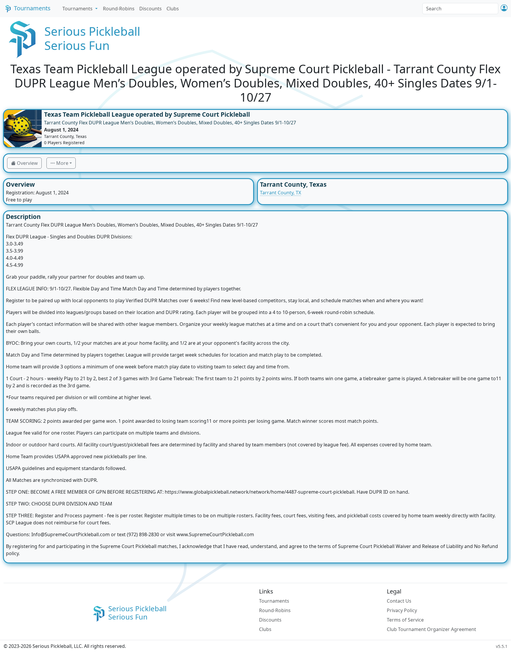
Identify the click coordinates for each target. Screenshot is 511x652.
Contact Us (399, 601)
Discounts (150, 8)
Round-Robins (119, 8)
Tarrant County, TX (280, 192)
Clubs (172, 8)
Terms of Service (405, 620)
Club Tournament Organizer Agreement (431, 629)
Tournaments (32, 8)
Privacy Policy (402, 610)
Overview (27, 163)
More (62, 163)
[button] (504, 8)
